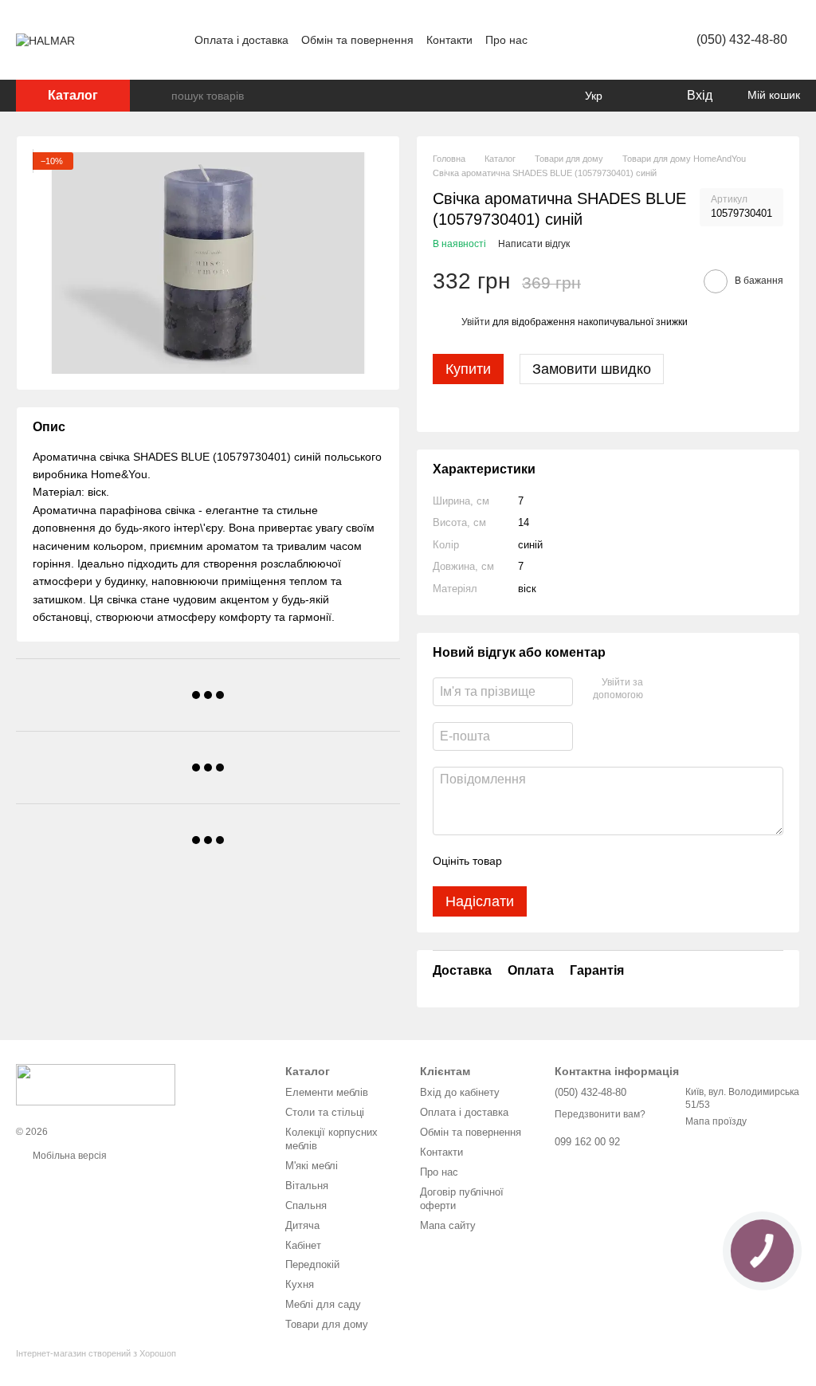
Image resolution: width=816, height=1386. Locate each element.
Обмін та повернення (357, 39)
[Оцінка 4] (605, 860)
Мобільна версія (68, 1155)
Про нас (506, 39)
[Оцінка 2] (554, 860)
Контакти (449, 39)
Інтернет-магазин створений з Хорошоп (96, 1353)
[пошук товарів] (158, 95)
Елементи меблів (326, 1092)
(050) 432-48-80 (741, 39)
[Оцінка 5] (630, 860)
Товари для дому (326, 1324)
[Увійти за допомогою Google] (686, 689)
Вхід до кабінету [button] (460, 1092)
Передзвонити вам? (600, 1114)
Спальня (306, 1205)
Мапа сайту (448, 1225)
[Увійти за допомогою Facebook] (660, 689)
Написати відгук (534, 243)
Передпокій (312, 1264)
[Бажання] (641, 96)
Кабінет (303, 1245)
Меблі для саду (323, 1304)
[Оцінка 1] (528, 860)
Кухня (299, 1284)
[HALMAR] (95, 1084)
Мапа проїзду (716, 1121)
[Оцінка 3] (579, 860)
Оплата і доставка (241, 39)
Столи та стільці (324, 1112)
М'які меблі (311, 1166)
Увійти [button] (475, 322)
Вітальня (306, 1186)
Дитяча (302, 1225)
